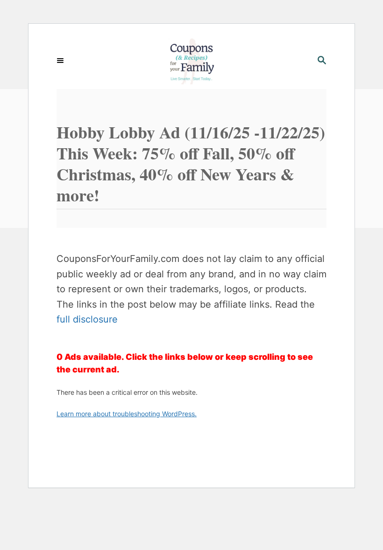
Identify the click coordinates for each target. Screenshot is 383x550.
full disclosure (87, 319)
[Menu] (61, 61)
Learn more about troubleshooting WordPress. (127, 414)
